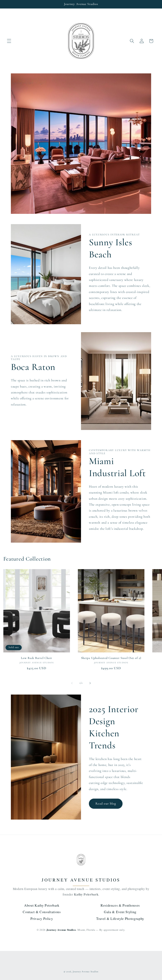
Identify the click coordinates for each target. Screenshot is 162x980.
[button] (9, 41)
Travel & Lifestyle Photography (120, 918)
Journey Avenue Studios (85, 971)
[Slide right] (90, 683)
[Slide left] (72, 683)
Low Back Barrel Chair (36, 658)
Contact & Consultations (42, 911)
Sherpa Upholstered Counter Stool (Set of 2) (111, 658)
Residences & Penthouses (120, 905)
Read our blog (105, 804)
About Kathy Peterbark (41, 905)
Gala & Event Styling (120, 911)
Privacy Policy (41, 918)
